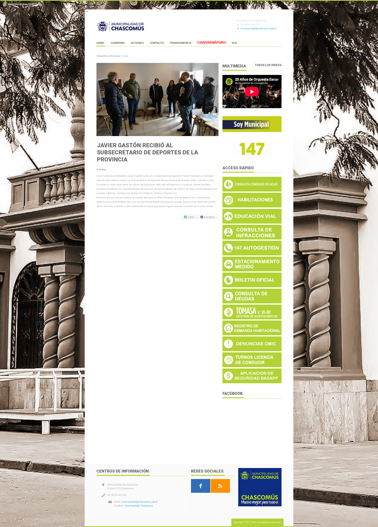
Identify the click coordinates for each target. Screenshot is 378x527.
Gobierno (118, 43)
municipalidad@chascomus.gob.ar (258, 28)
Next (215, 99)
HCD (234, 43)
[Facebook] (200, 486)
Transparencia (180, 43)
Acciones (137, 43)
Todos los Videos (268, 65)
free (86, 11)
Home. (100, 43)
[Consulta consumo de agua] (252, 190)
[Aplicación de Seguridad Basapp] (252, 382)
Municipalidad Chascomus (139, 505)
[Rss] (220, 486)
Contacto (157, 43)
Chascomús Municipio (108, 56)
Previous (100, 99)
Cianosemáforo (211, 43)
